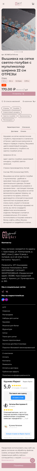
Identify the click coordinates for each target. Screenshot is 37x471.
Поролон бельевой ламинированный (18, 348)
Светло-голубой (9, 116)
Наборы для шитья (10, 318)
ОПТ (4, 307)
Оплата (5, 357)
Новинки (6, 311)
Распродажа (8, 120)
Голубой (16, 108)
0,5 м (4, 81)
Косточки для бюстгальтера (14, 344)
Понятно (18, 465)
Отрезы (6, 108)
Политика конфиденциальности (16, 375)
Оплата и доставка (10, 368)
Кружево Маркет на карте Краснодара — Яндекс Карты (18, 437)
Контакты (6, 361)
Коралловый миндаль (11, 112)
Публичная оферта (10, 372)
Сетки (4, 333)
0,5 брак (19, 81)
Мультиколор (25, 116)
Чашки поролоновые (11, 340)
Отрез (4, 78)
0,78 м (27, 81)
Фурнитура (7, 329)
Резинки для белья (10, 326)
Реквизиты (7, 364)
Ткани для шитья (9, 337)
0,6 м (11, 81)
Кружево (6, 322)
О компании (7, 353)
